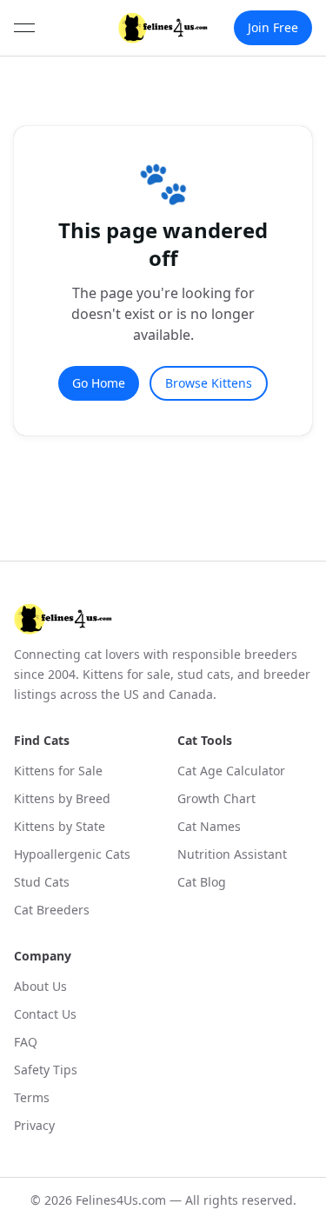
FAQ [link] (25, 1042)
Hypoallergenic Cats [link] (72, 854)
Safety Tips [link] (45, 1069)
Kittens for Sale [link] (58, 770)
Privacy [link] (34, 1125)
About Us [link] (40, 986)
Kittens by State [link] (59, 826)
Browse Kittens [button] (208, 383)
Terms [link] (32, 1097)
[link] (163, 27)
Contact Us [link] (45, 1014)
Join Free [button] (273, 27)
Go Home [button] (98, 383)
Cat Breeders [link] (52, 909)
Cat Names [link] (209, 826)
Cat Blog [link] (201, 882)
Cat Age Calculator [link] (231, 770)
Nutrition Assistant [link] (232, 854)
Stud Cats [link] (42, 882)
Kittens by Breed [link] (62, 798)
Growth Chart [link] (216, 798)
